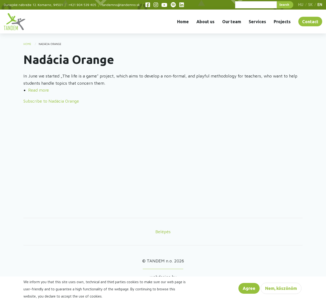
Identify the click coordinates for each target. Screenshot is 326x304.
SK (310, 4)
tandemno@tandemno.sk (121, 5)
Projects (282, 21)
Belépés (163, 231)
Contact (310, 21)
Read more (38, 90)
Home (183, 21)
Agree (249, 288)
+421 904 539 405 (82, 5)
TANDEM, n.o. (14, 21)
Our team (231, 21)
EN (319, 4)
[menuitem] (14, 21)
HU (300, 4)
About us (205, 21)
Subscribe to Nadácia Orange (51, 101)
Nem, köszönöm (281, 288)
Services (257, 21)
